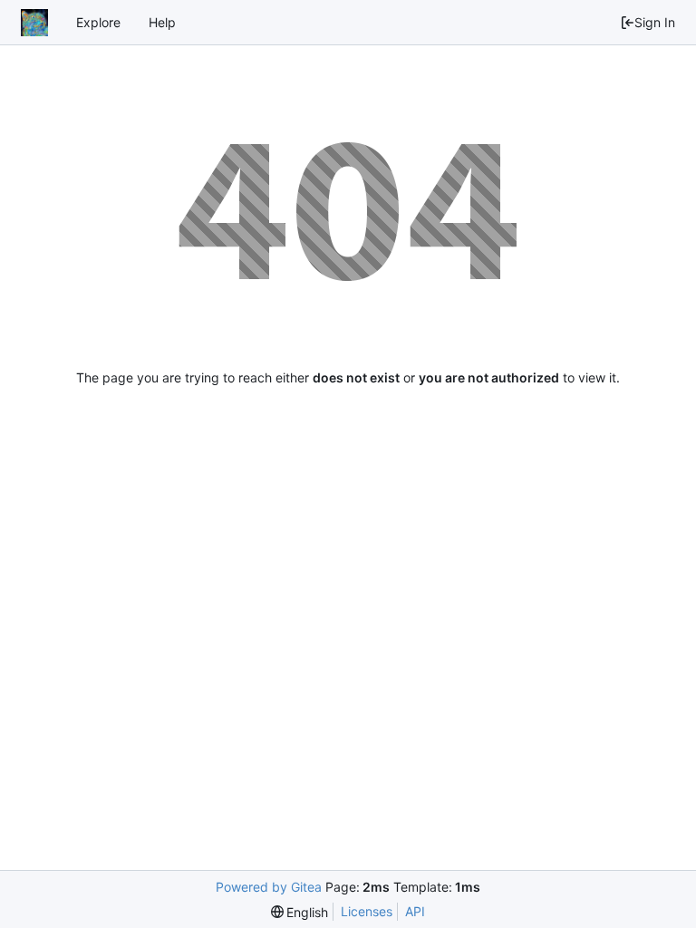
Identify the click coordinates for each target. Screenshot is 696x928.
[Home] (34, 22)
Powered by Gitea (269, 886)
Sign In (654, 22)
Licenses (366, 911)
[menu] (300, 912)
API (415, 911)
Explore (98, 22)
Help (162, 22)
